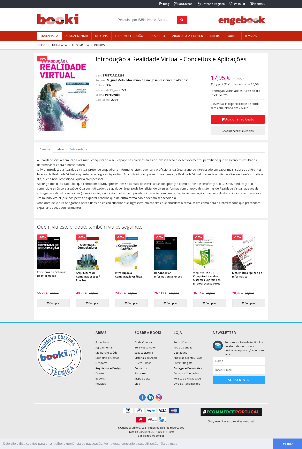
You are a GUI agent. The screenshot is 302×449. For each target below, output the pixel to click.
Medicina (101, 36)
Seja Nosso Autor (145, 347)
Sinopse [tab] (45, 149)
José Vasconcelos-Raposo (170, 80)
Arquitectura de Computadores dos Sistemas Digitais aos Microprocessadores (206, 278)
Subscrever (239, 380)
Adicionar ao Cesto (239, 119)
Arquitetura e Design (187, 36)
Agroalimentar (77, 36)
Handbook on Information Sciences (168, 274)
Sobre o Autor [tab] (79, 149)
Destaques (180, 352)
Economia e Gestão (129, 36)
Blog (137, 383)
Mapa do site (142, 378)
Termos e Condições (186, 373)
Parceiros (140, 373)
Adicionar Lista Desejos (239, 131)
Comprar (55, 303)
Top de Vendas (183, 347)
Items (259, 4)
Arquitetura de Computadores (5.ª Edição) (88, 276)
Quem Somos (143, 363)
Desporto (158, 36)
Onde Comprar (144, 342)
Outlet (233, 36)
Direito (215, 36)
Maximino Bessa (138, 80)
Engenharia (49, 36)
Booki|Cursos (182, 342)
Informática (80, 45)
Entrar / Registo (213, 4)
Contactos (184, 4)
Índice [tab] (60, 149)
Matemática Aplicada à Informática (247, 274)
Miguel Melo (116, 80)
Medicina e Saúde (107, 352)
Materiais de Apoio (146, 358)
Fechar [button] (288, 443)
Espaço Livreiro (144, 352)
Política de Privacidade (187, 378)
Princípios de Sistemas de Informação (51, 274)
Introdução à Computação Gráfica (128, 274)
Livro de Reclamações (187, 383)
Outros (99, 45)
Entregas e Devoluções (188, 368)
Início (41, 45)
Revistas (251, 36)
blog (165, 4)
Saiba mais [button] (169, 443)
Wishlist (239, 4)
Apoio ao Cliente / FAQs (188, 358)
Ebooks (100, 378)
